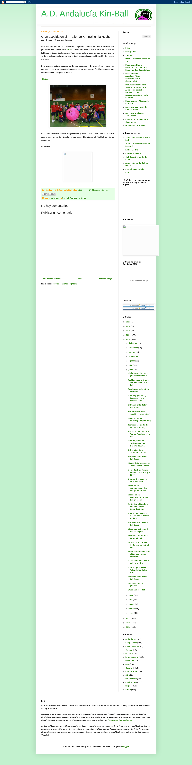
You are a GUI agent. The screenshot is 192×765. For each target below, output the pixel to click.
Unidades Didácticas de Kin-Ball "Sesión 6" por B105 (139, 472)
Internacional (131, 672)
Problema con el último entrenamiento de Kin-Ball (139, 382)
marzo (131, 604)
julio (130, 365)
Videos (128, 55)
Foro (127, 664)
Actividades (56, 198)
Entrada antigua (106, 279)
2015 (128, 331)
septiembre (133, 357)
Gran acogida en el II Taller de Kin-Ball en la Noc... (139, 570)
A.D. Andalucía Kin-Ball (84, 13)
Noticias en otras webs (135, 126)
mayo (131, 595)
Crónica (128, 650)
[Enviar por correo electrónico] (43, 194)
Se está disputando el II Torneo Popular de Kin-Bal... (139, 434)
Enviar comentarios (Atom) (65, 284)
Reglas (83, 198)
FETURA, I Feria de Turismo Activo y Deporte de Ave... (136, 443)
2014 (128, 335)
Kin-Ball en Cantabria (134, 169)
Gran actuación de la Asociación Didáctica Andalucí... (138, 516)
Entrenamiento (131, 657)
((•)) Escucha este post (98, 190)
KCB (127, 173)
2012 (128, 618)
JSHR (127, 675)
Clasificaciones (132, 646)
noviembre (133, 348)
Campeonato (131, 643)
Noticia (45, 79)
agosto (131, 361)
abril (130, 600)
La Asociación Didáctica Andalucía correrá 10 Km (139, 545)
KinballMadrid (131, 150)
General (65, 198)
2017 (128, 322)
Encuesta (129, 654)
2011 (128, 623)
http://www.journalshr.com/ (120, 720)
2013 (128, 340)
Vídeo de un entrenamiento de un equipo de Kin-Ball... (138, 488)
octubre (132, 352)
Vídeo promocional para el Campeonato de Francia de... (139, 554)
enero (131, 613)
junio (131, 370)
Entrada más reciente (51, 279)
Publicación (75, 198)
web (69, 50)
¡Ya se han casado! (136, 590)
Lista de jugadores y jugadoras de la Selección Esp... (137, 398)
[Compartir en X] (49, 194)
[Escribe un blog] (46, 194)
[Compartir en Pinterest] (54, 194)
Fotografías (130, 52)
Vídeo (128, 690)
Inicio (80, 279)
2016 (128, 326)
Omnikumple (131, 679)
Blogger (125, 747)
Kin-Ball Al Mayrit (133, 153)
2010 (128, 627)
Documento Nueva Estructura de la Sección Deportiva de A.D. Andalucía (137, 67)
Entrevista (129, 661)
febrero (131, 609)
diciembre (133, 343)
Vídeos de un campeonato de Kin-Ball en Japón (138, 497)
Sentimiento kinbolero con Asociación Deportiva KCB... (138, 506)
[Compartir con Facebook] (51, 194)
